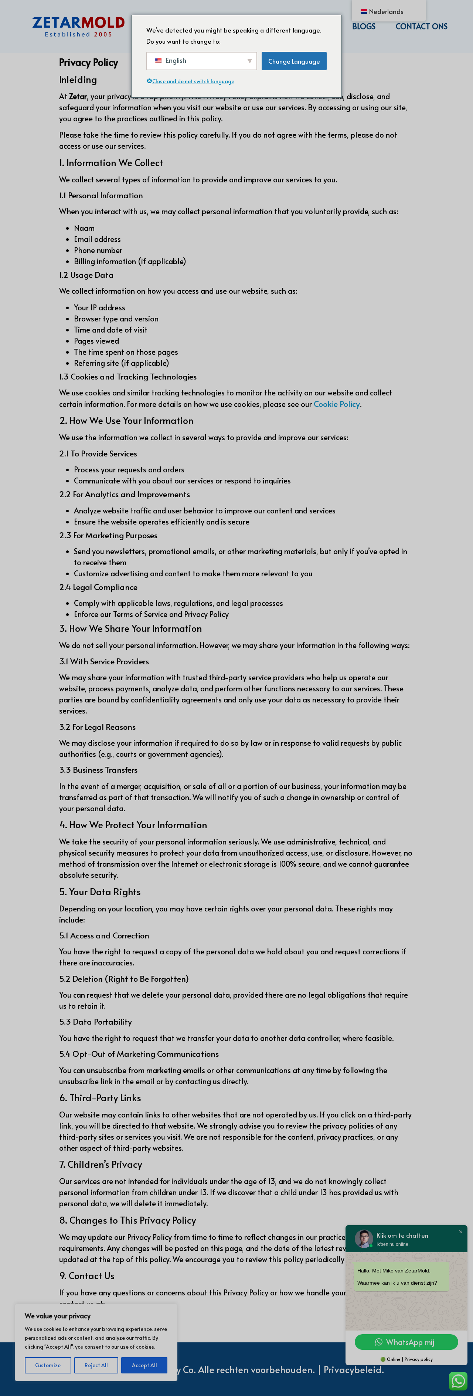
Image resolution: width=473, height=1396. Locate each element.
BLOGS (363, 26)
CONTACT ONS (422, 26)
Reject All (96, 1365)
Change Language (294, 61)
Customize (48, 1365)
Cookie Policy (337, 403)
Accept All (144, 1365)
